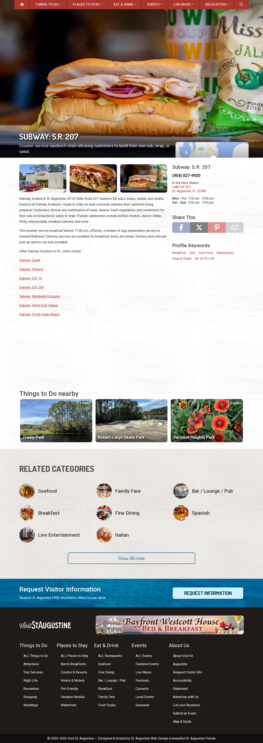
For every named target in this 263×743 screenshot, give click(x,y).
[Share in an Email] (235, 227)
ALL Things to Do (35, 656)
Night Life (30, 680)
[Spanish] (208, 513)
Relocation (215, 4)
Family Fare (106, 697)
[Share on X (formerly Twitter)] (199, 227)
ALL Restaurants (110, 656)
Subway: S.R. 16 (30, 278)
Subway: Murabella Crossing (39, 296)
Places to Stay (86, 4)
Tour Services (33, 672)
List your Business (186, 705)
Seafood (104, 664)
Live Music (182, 4)
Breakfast (179, 253)
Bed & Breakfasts (73, 664)
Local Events (145, 697)
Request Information (208, 593)
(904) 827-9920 (186, 175)
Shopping (30, 697)
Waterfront (68, 705)
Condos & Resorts (74, 672)
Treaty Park (34, 437)
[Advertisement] (93, 349)
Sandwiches (225, 253)
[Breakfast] (54, 513)
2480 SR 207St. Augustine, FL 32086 (189, 189)
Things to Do (46, 4)
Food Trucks (107, 705)
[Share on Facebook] (181, 227)
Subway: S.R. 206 (31, 287)
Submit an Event (184, 713)
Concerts (142, 689)
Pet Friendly (69, 689)
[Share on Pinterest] (217, 227)
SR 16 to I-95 (204, 259)
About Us (179, 645)
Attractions (31, 664)
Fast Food (205, 253)
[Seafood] (54, 491)
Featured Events (147, 664)
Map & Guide (182, 721)
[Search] (241, 4)
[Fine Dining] (131, 513)
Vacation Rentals (73, 697)
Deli (192, 253)
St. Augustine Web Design (149, 738)
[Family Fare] (131, 491)
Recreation (31, 689)
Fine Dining (106, 672)
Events (153, 4)
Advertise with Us (185, 697)
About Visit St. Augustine (183, 660)
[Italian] (131, 535)
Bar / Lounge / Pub (112, 680)
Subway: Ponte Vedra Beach (39, 314)
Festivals (142, 680)
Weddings (30, 705)
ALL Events (144, 656)
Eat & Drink (123, 4)
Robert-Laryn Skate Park (121, 437)
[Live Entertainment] (54, 535)
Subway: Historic (31, 269)
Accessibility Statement (182, 685)
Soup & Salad (181, 259)
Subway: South (29, 260)
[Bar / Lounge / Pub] (208, 491)
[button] (131, 558)
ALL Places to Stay (74, 656)
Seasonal (142, 705)
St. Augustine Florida (200, 738)
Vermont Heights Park (194, 437)
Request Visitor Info (187, 672)
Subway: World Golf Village (38, 305)
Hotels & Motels (72, 680)
